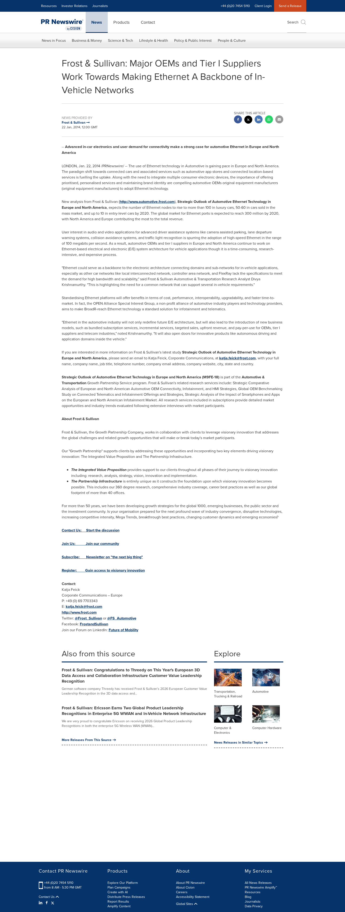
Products (121, 22)
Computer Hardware (267, 728)
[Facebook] (47, 902)
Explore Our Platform (122, 882)
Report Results (118, 901)
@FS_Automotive (121, 618)
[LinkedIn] (41, 902)
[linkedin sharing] (259, 120)
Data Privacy (254, 906)
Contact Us (47, 896)
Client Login (263, 6)
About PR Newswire (190, 882)
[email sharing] (279, 120)
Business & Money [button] (87, 40)
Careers (182, 892)
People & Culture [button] (232, 40)
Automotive (260, 691)
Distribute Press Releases (126, 896)
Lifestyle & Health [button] (153, 40)
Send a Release (290, 6)
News (96, 22)
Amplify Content (118, 906)
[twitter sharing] (248, 120)
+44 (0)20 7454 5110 (58, 882)
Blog (248, 896)
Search (293, 22)
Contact (148, 22)
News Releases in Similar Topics (238, 742)
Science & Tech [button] (120, 40)
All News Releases (258, 882)
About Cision (185, 887)
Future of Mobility (123, 630)
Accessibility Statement (192, 896)
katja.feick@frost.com (237, 358)
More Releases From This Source (86, 739)
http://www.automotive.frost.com (147, 201)
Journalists (100, 6)
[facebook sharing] (238, 120)
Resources (49, 6)
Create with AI (117, 892)
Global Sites (185, 903)
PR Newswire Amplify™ (261, 887)
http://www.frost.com (79, 612)
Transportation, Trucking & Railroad (228, 694)
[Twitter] (52, 902)
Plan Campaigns (118, 887)
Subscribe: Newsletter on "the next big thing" (102, 557)
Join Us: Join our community (90, 543)
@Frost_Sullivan (88, 618)
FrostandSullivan (94, 624)
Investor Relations (74, 6)
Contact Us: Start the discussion (90, 530)
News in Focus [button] (54, 40)
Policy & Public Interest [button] (193, 40)
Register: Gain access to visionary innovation (103, 570)
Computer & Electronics (222, 730)
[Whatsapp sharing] (269, 120)
